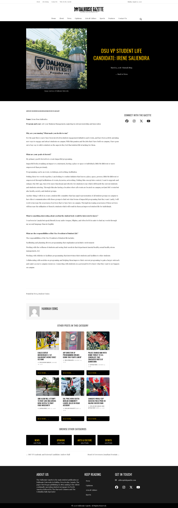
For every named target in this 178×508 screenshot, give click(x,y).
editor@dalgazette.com (127, 480)
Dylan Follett (70, 408)
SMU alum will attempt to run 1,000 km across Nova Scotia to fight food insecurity (47, 402)
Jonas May (93, 364)
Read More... (42, 373)
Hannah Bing (127, 68)
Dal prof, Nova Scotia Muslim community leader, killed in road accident (71, 402)
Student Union (43, 294)
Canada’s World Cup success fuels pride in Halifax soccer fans (96, 401)
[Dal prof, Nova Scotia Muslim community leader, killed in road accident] (72, 386)
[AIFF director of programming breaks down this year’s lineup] (72, 340)
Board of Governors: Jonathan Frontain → (103, 454)
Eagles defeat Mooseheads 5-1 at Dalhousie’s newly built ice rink (47, 356)
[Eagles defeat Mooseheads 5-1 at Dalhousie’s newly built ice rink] (47, 340)
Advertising (45, 2)
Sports (102, 18)
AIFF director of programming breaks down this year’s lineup (72, 355)
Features (111, 18)
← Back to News (121, 74)
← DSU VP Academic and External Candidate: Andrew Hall (48, 454)
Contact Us (54, 2)
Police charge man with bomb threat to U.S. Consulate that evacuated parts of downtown (97, 357)
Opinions (78, 18)
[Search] (140, 19)
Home (53, 18)
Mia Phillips (69, 360)
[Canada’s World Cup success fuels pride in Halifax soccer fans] (98, 386)
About (38, 2)
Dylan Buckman (45, 362)
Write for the (65, 2)
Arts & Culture (90, 18)
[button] (127, 121)
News (69, 18)
